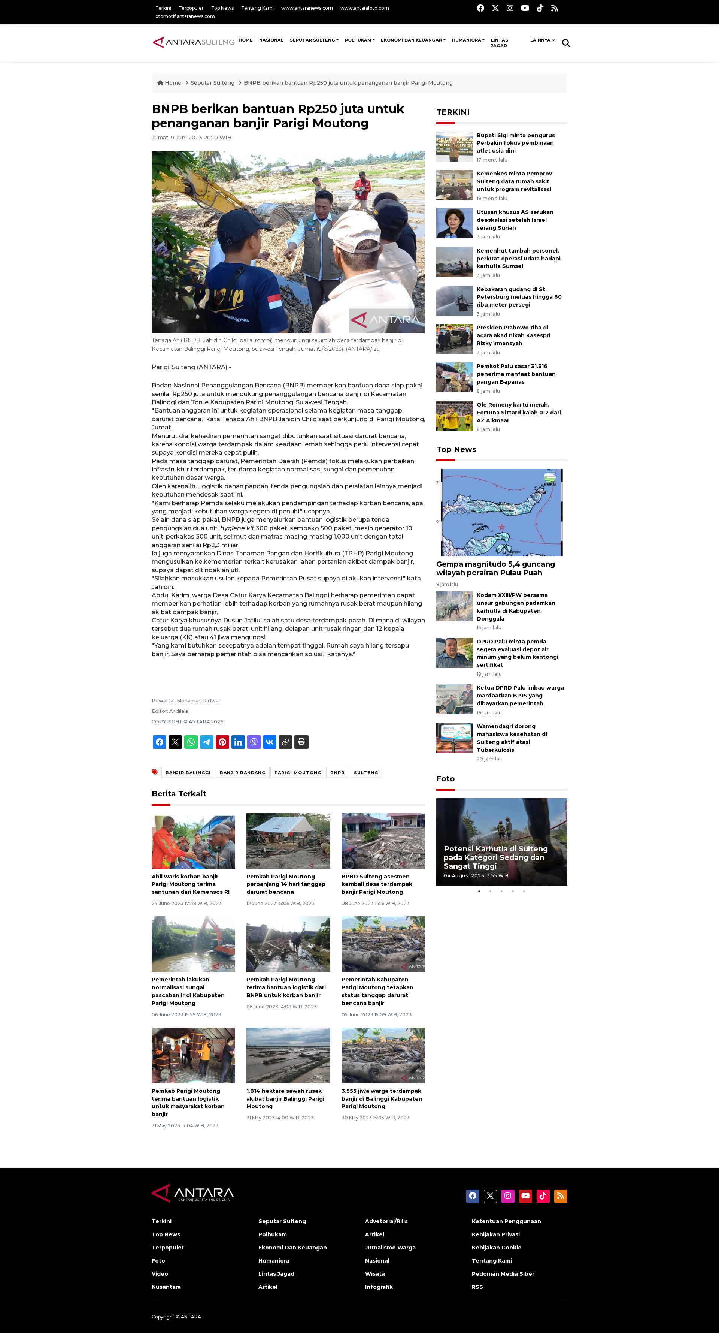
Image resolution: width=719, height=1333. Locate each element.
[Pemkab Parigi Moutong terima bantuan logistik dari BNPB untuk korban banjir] (288, 943)
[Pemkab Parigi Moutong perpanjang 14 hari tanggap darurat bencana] (288, 840)
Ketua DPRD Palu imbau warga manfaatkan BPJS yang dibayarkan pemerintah (520, 695)
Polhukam (358, 40)
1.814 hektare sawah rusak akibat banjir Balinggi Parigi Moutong (285, 1099)
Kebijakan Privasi (496, 1234)
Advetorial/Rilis (386, 1221)
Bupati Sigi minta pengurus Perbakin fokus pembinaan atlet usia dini (516, 143)
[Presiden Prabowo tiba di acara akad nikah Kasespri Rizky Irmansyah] (454, 338)
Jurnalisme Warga (390, 1247)
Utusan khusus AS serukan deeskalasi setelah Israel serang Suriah (515, 220)
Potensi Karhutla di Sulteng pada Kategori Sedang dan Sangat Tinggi (496, 857)
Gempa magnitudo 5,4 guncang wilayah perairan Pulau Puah (495, 568)
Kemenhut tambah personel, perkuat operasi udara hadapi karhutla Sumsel (519, 258)
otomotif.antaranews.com (185, 16)
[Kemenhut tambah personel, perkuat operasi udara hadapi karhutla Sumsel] (454, 261)
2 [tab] (490, 891)
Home (173, 82)
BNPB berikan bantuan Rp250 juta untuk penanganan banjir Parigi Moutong (348, 82)
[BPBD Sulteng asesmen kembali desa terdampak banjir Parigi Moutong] (383, 840)
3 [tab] (502, 891)
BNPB (337, 772)
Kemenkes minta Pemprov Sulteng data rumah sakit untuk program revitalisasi (514, 181)
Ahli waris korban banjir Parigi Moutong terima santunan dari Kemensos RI (191, 884)
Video (160, 1273)
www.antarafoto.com (364, 8)
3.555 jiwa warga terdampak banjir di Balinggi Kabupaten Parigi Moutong (382, 1099)
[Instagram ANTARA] (510, 8)
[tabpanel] (501, 842)
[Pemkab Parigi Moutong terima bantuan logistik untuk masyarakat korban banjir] (193, 1055)
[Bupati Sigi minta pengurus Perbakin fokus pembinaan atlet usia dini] (454, 146)
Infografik (379, 1287)
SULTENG (366, 772)
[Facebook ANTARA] (480, 8)
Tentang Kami (257, 8)
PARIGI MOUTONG (297, 772)
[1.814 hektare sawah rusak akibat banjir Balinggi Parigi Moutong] (288, 1055)
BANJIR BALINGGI (188, 772)
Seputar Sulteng (312, 40)
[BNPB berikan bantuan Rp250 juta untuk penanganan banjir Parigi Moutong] (501, 512)
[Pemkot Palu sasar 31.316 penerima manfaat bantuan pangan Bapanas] (454, 376)
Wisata (375, 1273)
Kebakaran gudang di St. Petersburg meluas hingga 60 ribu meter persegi (519, 297)
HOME (246, 40)
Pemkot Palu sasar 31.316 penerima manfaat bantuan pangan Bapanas (516, 374)
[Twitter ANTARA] (495, 8)
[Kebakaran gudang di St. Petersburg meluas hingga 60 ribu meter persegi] (454, 300)
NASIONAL (271, 40)
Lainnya (540, 40)
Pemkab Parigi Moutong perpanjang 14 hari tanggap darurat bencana (285, 884)
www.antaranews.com (307, 8)
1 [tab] (479, 891)
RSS (477, 1287)
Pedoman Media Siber (503, 1273)
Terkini (163, 8)
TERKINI (453, 112)
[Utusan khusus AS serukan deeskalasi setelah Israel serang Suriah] (454, 222)
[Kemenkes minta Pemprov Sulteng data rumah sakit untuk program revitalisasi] (454, 184)
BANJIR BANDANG (243, 772)
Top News (222, 8)
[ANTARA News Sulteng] (194, 42)
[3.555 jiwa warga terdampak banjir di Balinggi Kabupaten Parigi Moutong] (383, 1055)
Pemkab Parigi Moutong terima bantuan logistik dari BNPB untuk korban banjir (286, 987)
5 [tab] (524, 891)
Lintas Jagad (499, 43)
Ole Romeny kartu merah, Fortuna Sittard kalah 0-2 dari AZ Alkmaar (519, 412)
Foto (445, 778)
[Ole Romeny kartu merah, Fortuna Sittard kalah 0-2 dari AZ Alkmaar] (454, 415)
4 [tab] (513, 891)
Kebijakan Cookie (497, 1247)
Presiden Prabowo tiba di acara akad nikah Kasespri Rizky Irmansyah (513, 335)
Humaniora (466, 40)
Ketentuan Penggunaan (506, 1221)
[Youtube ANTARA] (525, 8)
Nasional (377, 1260)
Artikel (267, 1287)
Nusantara (166, 1287)
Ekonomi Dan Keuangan (411, 40)
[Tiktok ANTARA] (540, 8)
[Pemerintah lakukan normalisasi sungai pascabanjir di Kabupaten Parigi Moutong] (193, 943)
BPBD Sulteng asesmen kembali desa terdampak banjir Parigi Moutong (377, 884)
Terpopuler (191, 8)
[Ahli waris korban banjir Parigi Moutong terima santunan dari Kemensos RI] (193, 840)
